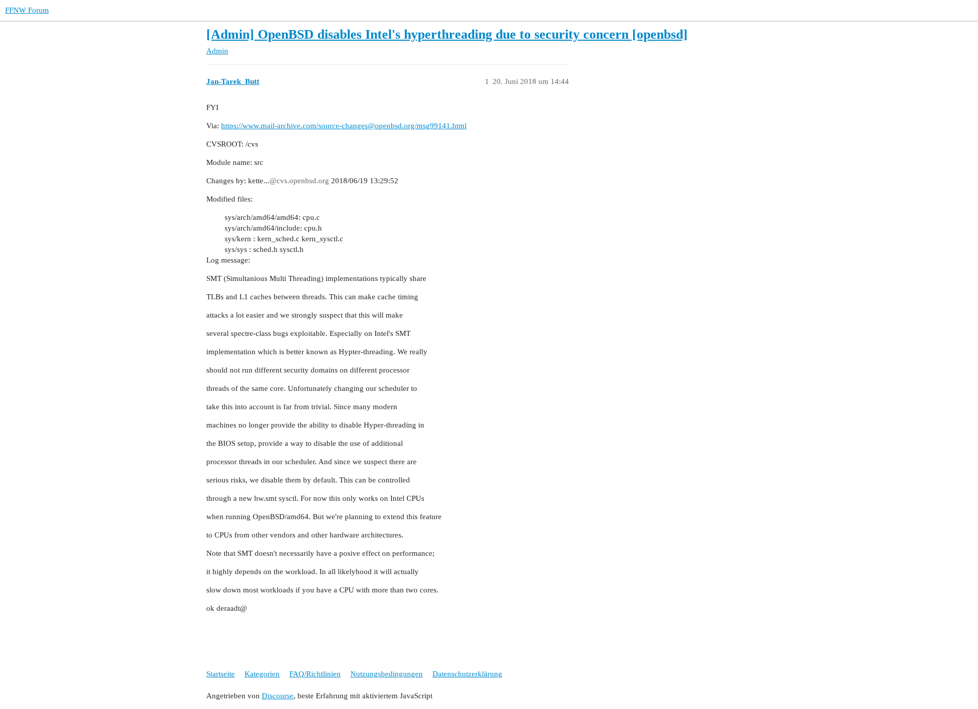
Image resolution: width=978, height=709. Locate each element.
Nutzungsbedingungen (386, 674)
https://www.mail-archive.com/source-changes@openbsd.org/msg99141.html (344, 126)
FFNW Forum (27, 10)
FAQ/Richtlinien (315, 674)
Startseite (220, 674)
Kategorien (262, 674)
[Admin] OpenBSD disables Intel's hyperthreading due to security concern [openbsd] (447, 34)
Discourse (277, 696)
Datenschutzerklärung (467, 674)
